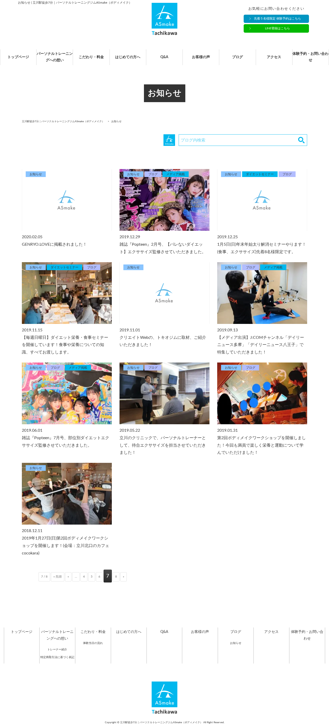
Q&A (164, 57)
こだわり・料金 (91, 57)
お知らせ (235, 643)
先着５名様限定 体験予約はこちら (277, 18)
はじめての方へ (127, 57)
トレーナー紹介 (57, 649)
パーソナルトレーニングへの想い (55, 57)
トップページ (18, 57)
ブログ (237, 57)
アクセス (274, 57)
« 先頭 (57, 576)
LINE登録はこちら (277, 28)
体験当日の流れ (93, 643)
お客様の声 (201, 57)
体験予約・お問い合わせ (310, 57)
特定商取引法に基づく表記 (57, 657)
